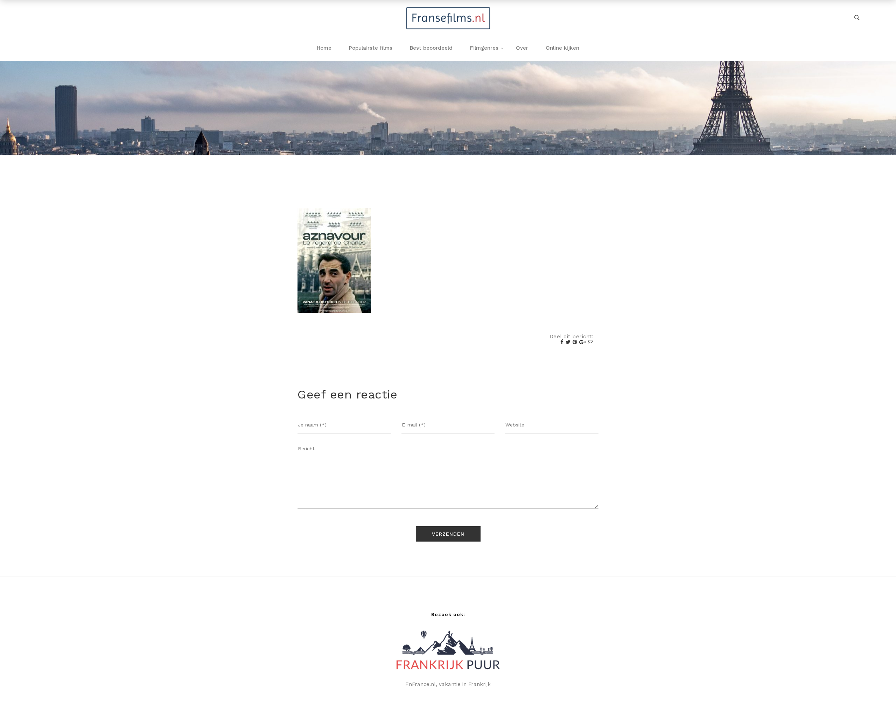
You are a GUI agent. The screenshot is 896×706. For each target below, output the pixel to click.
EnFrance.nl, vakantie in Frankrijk (448, 684)
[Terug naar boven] (877, 687)
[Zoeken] (857, 18)
